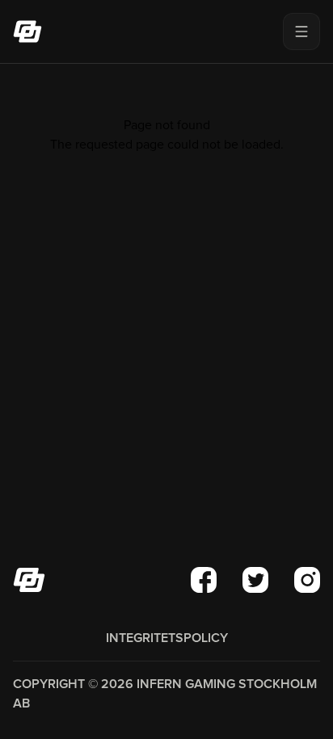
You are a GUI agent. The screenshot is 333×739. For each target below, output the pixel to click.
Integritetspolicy (167, 638)
